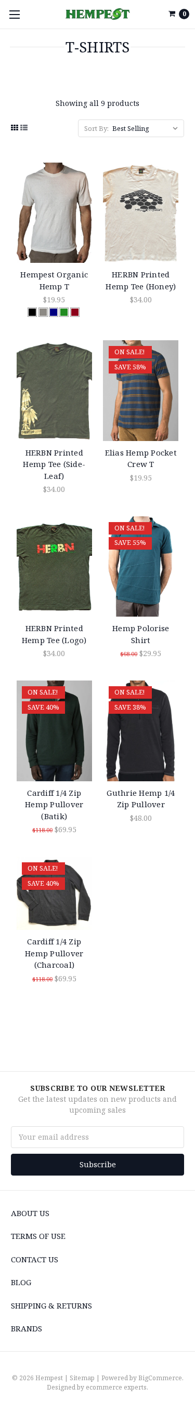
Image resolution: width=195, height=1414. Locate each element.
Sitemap (82, 1377)
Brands (26, 1328)
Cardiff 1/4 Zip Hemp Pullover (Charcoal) (54, 953)
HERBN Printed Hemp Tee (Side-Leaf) (54, 464)
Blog (21, 1282)
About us (30, 1213)
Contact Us (34, 1259)
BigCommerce (160, 1377)
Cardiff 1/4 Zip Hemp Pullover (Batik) (54, 804)
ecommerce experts (116, 1387)
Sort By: (96, 128)
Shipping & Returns (51, 1305)
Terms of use (38, 1236)
